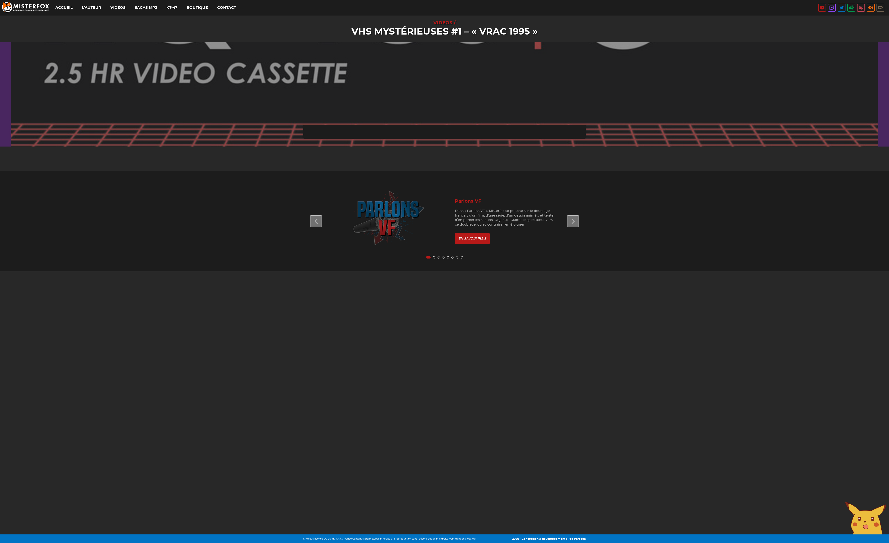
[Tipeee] (861, 8)
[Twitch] (832, 8)
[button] (573, 221)
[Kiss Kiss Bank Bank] (871, 8)
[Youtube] (822, 8)
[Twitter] (841, 8)
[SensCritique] (851, 8)
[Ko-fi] (880, 8)
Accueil (64, 8)
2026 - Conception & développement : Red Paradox (549, 538)
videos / (444, 23)
